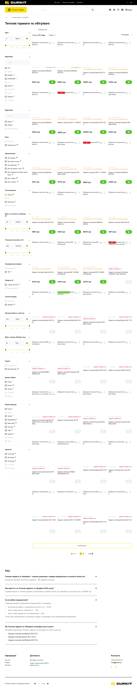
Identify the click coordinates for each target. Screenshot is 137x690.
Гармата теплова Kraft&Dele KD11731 (92, 223)
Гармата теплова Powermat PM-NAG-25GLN (94, 323)
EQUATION (11, 90)
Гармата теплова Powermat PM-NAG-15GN (43, 473)
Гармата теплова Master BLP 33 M (94, 73)
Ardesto (10, 72)
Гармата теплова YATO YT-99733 (94, 172)
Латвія (10, 389)
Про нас (57, 2)
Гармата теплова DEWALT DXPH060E (41, 373)
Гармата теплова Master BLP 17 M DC (94, 523)
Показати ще (82, 546)
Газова (11, 195)
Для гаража (13, 158)
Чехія (9, 441)
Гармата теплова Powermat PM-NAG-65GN (120, 123)
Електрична (12, 205)
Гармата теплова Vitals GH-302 (43, 222)
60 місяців (11, 468)
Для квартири (13, 165)
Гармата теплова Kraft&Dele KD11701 (41, 173)
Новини (7, 663)
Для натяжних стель (16, 169)
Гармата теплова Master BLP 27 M (94, 470)
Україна (10, 396)
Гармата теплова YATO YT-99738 (69, 520)
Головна (7, 17)
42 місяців (11, 465)
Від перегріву (13, 369)
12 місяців (12, 454)
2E (9, 68)
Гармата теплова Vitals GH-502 (43, 272)
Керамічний (12, 268)
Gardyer (11, 96)
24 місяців (12, 457)
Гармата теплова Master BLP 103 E (94, 123)
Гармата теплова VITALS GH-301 (120, 370)
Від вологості (13, 366)
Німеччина (12, 423)
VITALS (10, 125)
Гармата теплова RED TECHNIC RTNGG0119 (68, 273)
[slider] (5, 45)
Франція (10, 438)
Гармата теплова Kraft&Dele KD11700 (41, 72)
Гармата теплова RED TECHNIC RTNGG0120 (93, 273)
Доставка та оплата (36, 660)
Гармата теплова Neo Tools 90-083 (120, 471)
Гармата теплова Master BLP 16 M (94, 370)
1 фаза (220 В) (14, 285)
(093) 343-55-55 (117, 660)
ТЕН (9, 272)
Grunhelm (11, 100)
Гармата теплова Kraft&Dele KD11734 (118, 173)
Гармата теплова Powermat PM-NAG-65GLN (94, 423)
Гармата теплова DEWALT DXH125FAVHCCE (66, 473)
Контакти (80, 2)
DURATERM (12, 79)
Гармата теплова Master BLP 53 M (43, 321)
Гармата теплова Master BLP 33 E (120, 520)
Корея (10, 413)
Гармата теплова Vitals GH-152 (119, 222)
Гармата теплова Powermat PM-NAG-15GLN (69, 373)
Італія (10, 382)
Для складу (13, 178)
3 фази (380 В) (13, 288)
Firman (10, 93)
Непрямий (11, 301)
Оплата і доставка (68, 2)
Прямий (11, 305)
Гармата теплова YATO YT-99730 (69, 123)
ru (128, 2)
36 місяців (12, 461)
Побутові (11, 142)
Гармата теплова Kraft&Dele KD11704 (118, 73)
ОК (27, 39)
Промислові (13, 145)
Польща (11, 427)
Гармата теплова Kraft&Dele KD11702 (67, 72)
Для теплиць (13, 182)
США (10, 430)
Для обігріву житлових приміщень (17, 173)
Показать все (42, 30)
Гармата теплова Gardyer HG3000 (66, 223)
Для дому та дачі (14, 161)
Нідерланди (12, 420)
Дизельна (12, 202)
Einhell (10, 86)
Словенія (11, 393)
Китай (11, 385)
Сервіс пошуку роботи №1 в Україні (39, 664)
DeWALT (11, 75)
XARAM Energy (13, 129)
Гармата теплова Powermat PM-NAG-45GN (69, 173)
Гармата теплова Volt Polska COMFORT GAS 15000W (118, 273)
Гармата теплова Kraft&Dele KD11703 (41, 123)
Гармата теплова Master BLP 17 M (120, 320)
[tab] (51, 578)
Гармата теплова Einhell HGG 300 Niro (69, 321)
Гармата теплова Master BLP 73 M (44, 520)
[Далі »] (90, 553)
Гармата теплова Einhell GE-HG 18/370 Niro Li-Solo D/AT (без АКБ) (42, 422)
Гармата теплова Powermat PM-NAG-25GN (120, 423)
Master (11, 121)
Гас (9, 198)
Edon (9, 82)
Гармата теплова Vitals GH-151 (68, 420)
